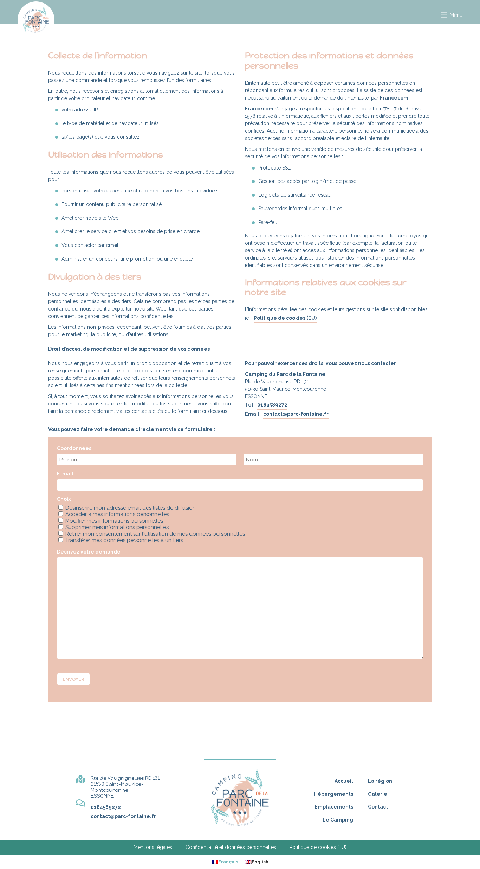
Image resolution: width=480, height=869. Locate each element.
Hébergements (333, 794)
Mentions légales (153, 847)
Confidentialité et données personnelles (231, 847)
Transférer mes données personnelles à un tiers (124, 540)
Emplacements (333, 807)
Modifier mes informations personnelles (114, 521)
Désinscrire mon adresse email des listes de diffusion (130, 508)
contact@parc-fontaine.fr (296, 414)
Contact (378, 807)
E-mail (78, 474)
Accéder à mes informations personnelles (117, 514)
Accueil (344, 781)
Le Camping (338, 820)
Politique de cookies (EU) (285, 318)
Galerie (377, 794)
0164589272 (272, 405)
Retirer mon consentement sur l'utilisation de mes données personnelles (155, 534)
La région (380, 781)
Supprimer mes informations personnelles (117, 527)
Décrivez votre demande (102, 552)
